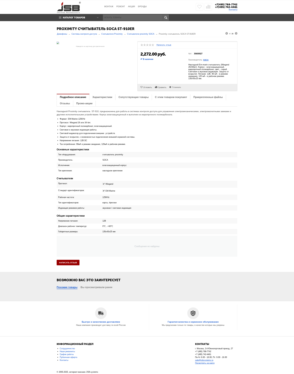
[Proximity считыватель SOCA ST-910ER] (90, 43)
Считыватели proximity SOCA (140, 34)
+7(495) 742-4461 (226, 7)
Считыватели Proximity (112, 34)
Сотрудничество (67, 348)
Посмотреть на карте (205, 363)
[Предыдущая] (226, 34)
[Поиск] (166, 18)
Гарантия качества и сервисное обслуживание (193, 322)
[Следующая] (236, 34)
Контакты (233, 9)
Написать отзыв (68, 263)
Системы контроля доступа (84, 34)
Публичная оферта (68, 357)
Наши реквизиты (67, 351)
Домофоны (62, 34)
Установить (176, 87)
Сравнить (162, 87)
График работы (67, 354)
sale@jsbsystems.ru (204, 360)
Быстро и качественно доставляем (101, 322)
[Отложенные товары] (199, 7)
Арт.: (190, 54)
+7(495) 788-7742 (226, 4)
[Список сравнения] (208, 7)
